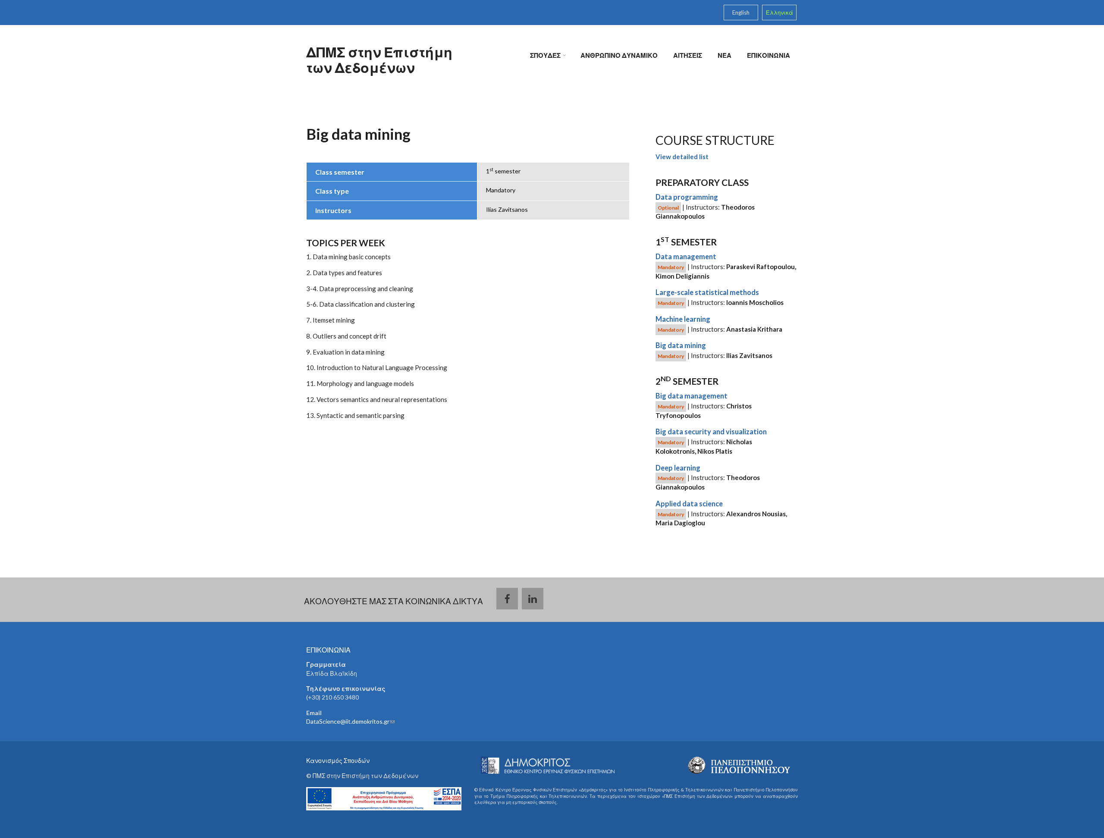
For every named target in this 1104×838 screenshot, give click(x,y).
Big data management (692, 396)
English (741, 12)
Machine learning (683, 319)
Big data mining (681, 345)
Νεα (724, 55)
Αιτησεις (687, 55)
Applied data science (689, 503)
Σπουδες (547, 55)
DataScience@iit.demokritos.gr (350, 721)
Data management (686, 256)
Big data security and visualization (711, 431)
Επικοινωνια (768, 55)
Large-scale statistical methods (707, 292)
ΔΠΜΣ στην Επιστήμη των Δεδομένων (379, 60)
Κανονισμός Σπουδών (338, 760)
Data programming (687, 197)
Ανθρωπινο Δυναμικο (619, 55)
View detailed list (682, 156)
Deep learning (678, 468)
